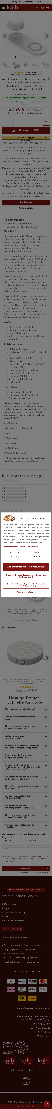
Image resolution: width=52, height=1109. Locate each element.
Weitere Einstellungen (26, 592)
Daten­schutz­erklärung (15, 547)
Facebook (45, 1032)
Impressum (9, 909)
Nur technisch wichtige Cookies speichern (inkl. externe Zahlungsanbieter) (26, 576)
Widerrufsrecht (11, 904)
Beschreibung (26, 202)
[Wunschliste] (42, 8)
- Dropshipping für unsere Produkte (19, 950)
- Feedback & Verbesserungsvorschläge (21, 962)
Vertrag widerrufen (12, 929)
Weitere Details (26, 208)
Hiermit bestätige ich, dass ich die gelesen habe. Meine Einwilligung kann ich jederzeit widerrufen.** (26, 859)
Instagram (45, 1036)
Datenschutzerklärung (14, 913)
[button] (26, 138)
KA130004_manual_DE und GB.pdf (21, 461)
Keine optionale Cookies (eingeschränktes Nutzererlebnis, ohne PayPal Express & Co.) (26, 585)
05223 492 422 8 (41, 1025)
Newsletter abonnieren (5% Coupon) (26, 890)
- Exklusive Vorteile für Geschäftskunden (21, 946)
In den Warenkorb (27, 130)
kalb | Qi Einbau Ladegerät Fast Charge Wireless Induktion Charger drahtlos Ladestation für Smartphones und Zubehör (26, 681)
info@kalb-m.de (42, 1029)
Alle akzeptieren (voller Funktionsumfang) (26, 567)
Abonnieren (25, 868)
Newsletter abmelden (14, 921)
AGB (6, 917)
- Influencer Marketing (13, 954)
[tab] (26, 202)
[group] (26, 653)
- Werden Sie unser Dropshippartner (19, 958)
